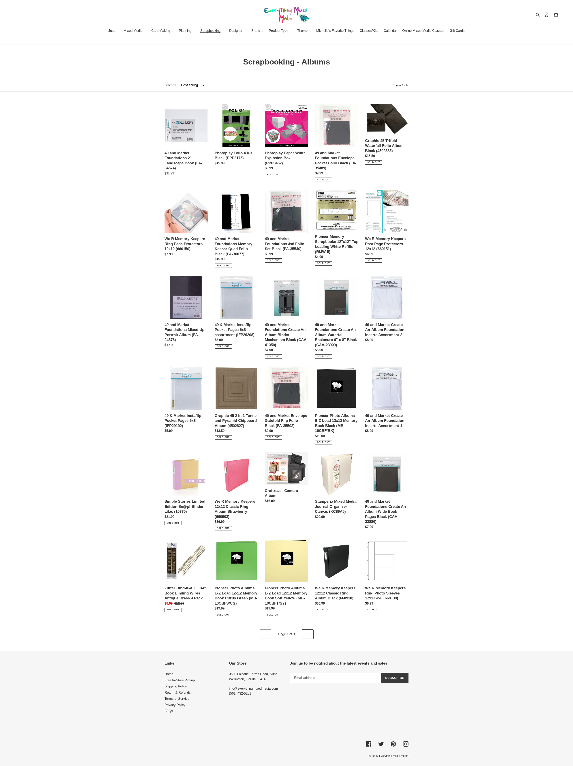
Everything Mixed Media (393, 755)
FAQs (169, 711)
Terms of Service (177, 698)
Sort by (170, 85)
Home (169, 674)
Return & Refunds (178, 692)
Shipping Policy (176, 686)
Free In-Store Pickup (180, 680)
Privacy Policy (175, 705)
